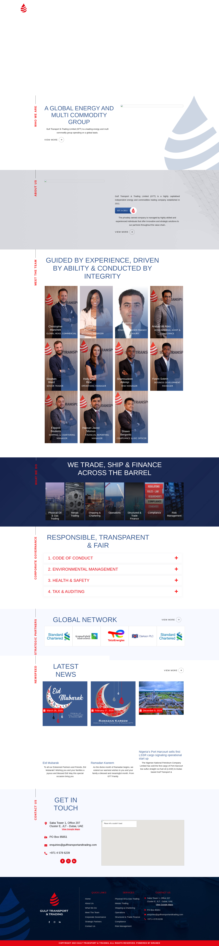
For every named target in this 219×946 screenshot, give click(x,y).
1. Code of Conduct (70, 558)
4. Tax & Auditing (66, 591)
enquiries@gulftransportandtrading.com (73, 844)
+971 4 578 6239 (60, 852)
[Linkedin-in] (74, 861)
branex (155, 943)
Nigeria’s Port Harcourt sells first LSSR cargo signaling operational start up (160, 755)
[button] (113, 558)
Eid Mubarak (51, 762)
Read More (61, 337)
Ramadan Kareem (102, 762)
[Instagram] (68, 861)
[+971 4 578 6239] (45, 853)
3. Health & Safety (68, 580)
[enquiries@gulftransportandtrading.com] (45, 845)
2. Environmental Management (83, 569)
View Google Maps (71, 829)
